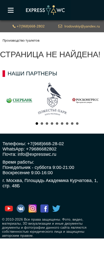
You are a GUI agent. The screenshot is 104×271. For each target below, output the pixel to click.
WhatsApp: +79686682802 (30, 149)
